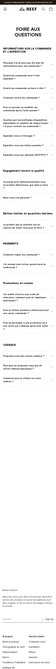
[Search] (43, 9)
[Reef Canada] (28, 9)
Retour (32, 652)
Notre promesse (10, 641)
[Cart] (51, 9)
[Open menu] (5, 9)
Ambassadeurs (10, 652)
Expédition (34, 647)
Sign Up (49, 619)
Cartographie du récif (13, 647)
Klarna (5, 657)
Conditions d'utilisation (14, 662)
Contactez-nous (37, 641)
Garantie (33, 657)
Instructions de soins (39, 662)
